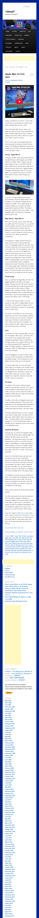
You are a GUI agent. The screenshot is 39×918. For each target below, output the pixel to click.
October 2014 (9, 874)
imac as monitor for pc (21, 548)
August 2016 (9, 833)
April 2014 (8, 886)
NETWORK (9, 43)
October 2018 (9, 793)
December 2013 (10, 895)
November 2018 (10, 791)
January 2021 (9, 745)
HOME (7, 31)
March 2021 (8, 741)
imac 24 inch (19, 541)
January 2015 (9, 867)
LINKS (23, 47)
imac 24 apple (11, 541)
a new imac (30, 536)
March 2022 (8, 719)
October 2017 (9, 814)
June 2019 (8, 785)
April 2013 (8, 912)
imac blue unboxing (22, 550)
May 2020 (8, 762)
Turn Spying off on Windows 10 (22, 671)
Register (7, 568)
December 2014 (10, 869)
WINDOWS (9, 35)
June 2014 (8, 882)
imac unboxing (22, 552)
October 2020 (9, 751)
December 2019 (10, 772)
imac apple (25, 547)
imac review (14, 552)
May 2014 (8, 884)
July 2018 (8, 800)
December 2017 (10, 812)
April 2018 (8, 804)
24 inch (24, 536)
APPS (27, 43)
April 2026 (8, 703)
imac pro (7, 552)
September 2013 (10, 901)
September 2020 (10, 753)
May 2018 (8, 802)
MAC (29, 31)
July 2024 (8, 705)
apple (6, 538)
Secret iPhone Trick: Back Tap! (14, 528)
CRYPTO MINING (10, 39)
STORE (18, 51)
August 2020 (9, 755)
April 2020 (8, 764)
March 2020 (8, 766)
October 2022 (9, 709)
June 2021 (8, 734)
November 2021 (10, 724)
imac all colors (17, 547)
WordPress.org (9, 577)
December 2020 (10, 747)
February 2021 (9, 743)
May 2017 (8, 819)
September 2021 (10, 728)
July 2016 (8, 836)
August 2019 (9, 781)
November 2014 (10, 871)
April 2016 (8, 840)
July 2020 (8, 757)
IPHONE (14, 31)
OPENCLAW (18, 35)
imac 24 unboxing (16, 545)
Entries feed (9, 573)
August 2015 (9, 855)
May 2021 (8, 736)
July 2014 (8, 880)
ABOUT (16, 47)
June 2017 (8, 817)
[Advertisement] (20, 58)
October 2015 (9, 850)
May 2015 (8, 861)
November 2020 (10, 749)
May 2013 (8, 909)
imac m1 (30, 550)
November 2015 (10, 848)
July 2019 (8, 783)
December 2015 (10, 846)
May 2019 (8, 787)
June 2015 (8, 859)
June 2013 (8, 907)
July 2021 (8, 732)
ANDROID (22, 31)
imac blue (13, 550)
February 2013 (9, 916)
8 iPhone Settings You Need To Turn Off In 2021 (19, 532)
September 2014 (10, 876)
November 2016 (10, 827)
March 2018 (8, 806)
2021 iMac (11, 142)
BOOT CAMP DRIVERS (17, 678)
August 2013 (9, 903)
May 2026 (8, 700)
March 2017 (8, 823)
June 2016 (8, 838)
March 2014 (8, 888)
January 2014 (9, 893)
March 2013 (8, 914)
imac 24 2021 (23, 539)
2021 (20, 536)
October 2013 (9, 899)
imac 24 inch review (14, 543)
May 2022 (8, 715)
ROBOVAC (21, 39)
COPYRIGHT (9, 51)
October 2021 (9, 726)
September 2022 (10, 711)
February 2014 (9, 890)
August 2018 (9, 798)
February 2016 (9, 844)
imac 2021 (15, 538)
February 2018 (9, 808)
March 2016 (8, 842)
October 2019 (9, 777)
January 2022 (9, 722)
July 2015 (8, 857)
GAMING (26, 35)
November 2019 (10, 774)
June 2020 (8, 760)
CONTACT (8, 47)
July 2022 (8, 713)
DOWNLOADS (19, 43)
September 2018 (10, 795)
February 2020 (9, 768)
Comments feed (10, 575)
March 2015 (8, 865)
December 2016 (10, 825)
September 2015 (10, 852)
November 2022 (10, 707)
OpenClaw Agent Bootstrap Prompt (16, 601)
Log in (7, 570)
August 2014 (9, 878)
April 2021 (8, 738)
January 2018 (9, 810)
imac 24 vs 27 (25, 545)
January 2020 (9, 770)
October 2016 (9, 829)
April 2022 (8, 717)
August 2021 (9, 730)
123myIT (10, 11)
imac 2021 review (24, 538)
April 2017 (8, 821)
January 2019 (9, 789)
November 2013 (10, 897)
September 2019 (10, 779)
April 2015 (8, 863)
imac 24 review (24, 543)
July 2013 (8, 905)
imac (10, 538)
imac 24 (16, 539)
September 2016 (10, 831)
